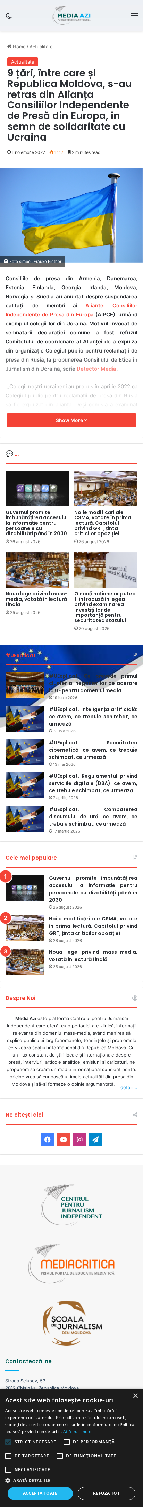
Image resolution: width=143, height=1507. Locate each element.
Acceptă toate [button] (40, 1493)
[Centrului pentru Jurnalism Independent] (71, 15)
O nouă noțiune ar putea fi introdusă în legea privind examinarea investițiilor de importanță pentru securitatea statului (105, 607)
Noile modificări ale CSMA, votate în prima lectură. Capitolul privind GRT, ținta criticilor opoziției (102, 523)
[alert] (71, 1448)
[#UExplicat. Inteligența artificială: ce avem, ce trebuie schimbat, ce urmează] (25, 719)
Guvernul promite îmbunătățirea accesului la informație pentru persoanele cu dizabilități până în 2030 (37, 523)
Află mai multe (78, 1431)
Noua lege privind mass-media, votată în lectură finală (37, 599)
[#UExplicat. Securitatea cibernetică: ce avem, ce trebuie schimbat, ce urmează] (25, 752)
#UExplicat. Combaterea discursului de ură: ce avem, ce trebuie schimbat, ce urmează (93, 816)
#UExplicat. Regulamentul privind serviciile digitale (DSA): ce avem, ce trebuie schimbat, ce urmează (93, 783)
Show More (70, 420)
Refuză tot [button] (106, 1493)
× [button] (135, 1396)
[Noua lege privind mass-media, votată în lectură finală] (37, 570)
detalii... (128, 1087)
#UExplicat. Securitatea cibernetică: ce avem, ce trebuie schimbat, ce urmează (93, 750)
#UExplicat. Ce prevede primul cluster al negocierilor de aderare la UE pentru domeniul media (93, 683)
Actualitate (41, 46)
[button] (71, 1480)
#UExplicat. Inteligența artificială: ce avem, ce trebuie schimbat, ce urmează (93, 716)
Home (18, 46)
